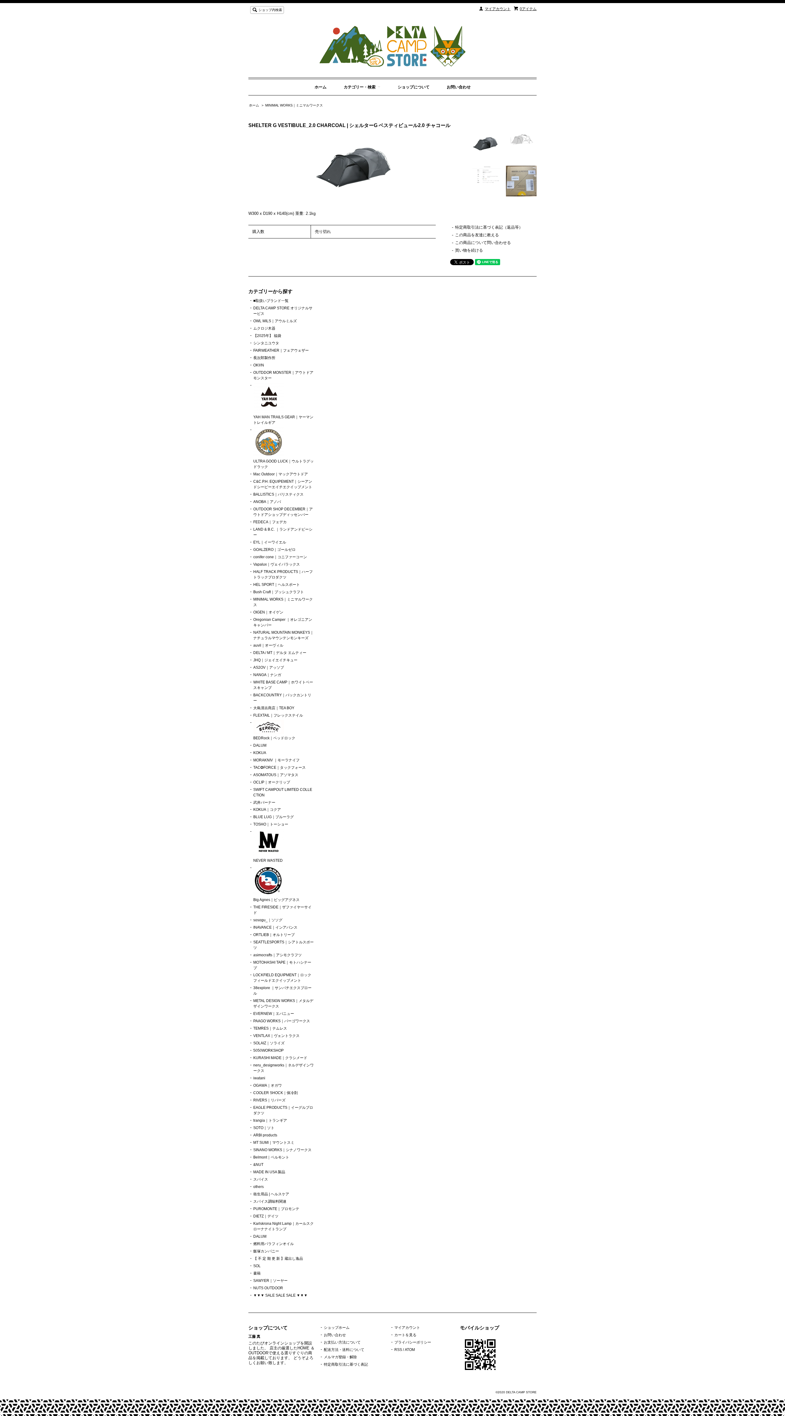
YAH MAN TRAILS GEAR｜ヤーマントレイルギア (283, 420)
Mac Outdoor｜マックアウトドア (280, 474)
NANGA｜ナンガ (267, 675)
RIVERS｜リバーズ (269, 1100)
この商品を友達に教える (477, 235)
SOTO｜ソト (263, 1128)
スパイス (260, 1179)
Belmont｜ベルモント (271, 1157)
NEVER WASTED (268, 860)
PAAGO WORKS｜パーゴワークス (281, 1021)
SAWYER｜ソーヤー (270, 1281)
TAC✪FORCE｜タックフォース (279, 767)
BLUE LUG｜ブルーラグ (273, 817)
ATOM (410, 1350)
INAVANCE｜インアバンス (275, 927)
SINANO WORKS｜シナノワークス (282, 1150)
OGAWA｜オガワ (267, 1085)
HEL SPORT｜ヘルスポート (276, 584)
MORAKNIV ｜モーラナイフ (276, 760)
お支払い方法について (342, 1342)
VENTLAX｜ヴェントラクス (276, 1036)
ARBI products (265, 1135)
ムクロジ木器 (264, 328)
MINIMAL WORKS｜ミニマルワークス (294, 105)
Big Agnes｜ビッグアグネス (276, 900)
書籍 (257, 1273)
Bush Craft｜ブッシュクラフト (278, 592)
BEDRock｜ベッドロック (274, 738)
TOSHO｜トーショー (270, 824)
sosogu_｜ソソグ (267, 920)
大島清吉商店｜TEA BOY (273, 708)
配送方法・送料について (344, 1350)
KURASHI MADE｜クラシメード (280, 1058)
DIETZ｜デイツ (265, 1216)
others (258, 1187)
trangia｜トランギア (270, 1120)
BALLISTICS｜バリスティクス (278, 494)
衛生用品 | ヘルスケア (271, 1194)
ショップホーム (337, 1327)
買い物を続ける (469, 250)
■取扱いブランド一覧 (271, 301)
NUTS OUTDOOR (268, 1288)
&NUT (258, 1165)
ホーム (321, 87)
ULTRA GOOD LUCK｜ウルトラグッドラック (283, 464)
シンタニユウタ (266, 343)
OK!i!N (258, 365)
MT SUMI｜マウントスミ (273, 1142)
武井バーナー (264, 802)
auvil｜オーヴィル (268, 645)
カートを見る (405, 1335)
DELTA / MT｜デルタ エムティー (279, 653)
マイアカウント (498, 9)
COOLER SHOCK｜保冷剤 (275, 1093)
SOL (257, 1266)
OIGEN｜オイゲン (268, 612)
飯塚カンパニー (266, 1251)
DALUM (259, 745)
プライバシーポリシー (412, 1342)
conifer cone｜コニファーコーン (280, 557)
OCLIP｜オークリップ (271, 782)
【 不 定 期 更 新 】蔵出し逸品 (278, 1258)
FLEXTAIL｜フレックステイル (278, 715)
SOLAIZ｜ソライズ (269, 1043)
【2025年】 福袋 (267, 336)
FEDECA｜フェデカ (270, 522)
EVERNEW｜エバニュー (273, 1014)
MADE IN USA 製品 (269, 1172)
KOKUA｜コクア (267, 809)
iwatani (259, 1078)
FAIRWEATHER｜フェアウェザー (281, 350)
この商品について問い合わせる (483, 242)
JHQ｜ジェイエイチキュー (275, 660)
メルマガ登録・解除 (340, 1357)
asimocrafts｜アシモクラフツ (277, 955)
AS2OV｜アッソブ (268, 667)
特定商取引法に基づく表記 (346, 1364)
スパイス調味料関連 (269, 1201)
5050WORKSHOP (268, 1050)
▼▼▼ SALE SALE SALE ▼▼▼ (280, 1295)
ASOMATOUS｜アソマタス (275, 775)
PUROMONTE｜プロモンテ (276, 1209)
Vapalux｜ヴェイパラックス (276, 564)
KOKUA (259, 753)
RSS (398, 1350)
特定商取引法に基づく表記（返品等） (489, 227)
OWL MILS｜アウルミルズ (275, 321)
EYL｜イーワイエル (269, 542)
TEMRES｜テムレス (270, 1028)
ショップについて (414, 87)
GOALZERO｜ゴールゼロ (274, 549)
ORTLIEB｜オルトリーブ (274, 935)
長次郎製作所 (264, 358)
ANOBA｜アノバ (267, 502)
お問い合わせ (459, 87)
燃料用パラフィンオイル (273, 1244)
